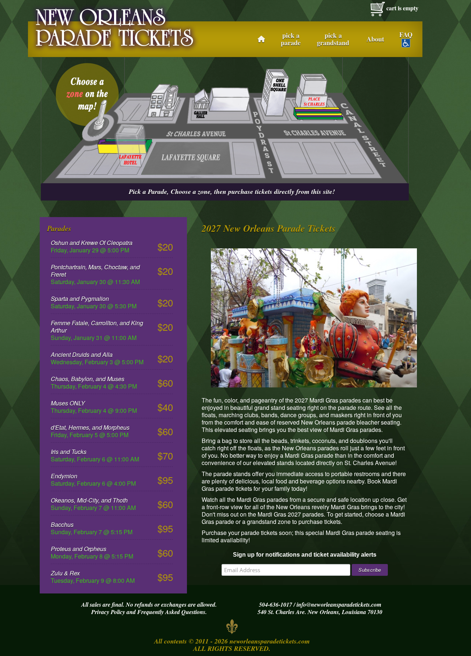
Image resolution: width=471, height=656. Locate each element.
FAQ (405, 35)
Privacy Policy (108, 612)
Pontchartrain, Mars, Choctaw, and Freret (95, 271)
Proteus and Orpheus (78, 549)
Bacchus (62, 524)
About (375, 39)
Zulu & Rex (65, 573)
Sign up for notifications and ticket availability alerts (304, 555)
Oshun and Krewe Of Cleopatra (91, 242)
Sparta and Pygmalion (80, 298)
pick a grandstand (333, 39)
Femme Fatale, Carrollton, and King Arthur (97, 326)
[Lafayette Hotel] (124, 145)
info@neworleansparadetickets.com (339, 604)
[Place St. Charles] (318, 112)
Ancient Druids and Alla (82, 354)
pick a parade (291, 39)
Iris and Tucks (68, 451)
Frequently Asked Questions (171, 612)
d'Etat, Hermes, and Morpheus (90, 427)
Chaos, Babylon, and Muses (87, 379)
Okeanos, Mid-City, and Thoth (89, 500)
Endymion (64, 476)
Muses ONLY (68, 403)
